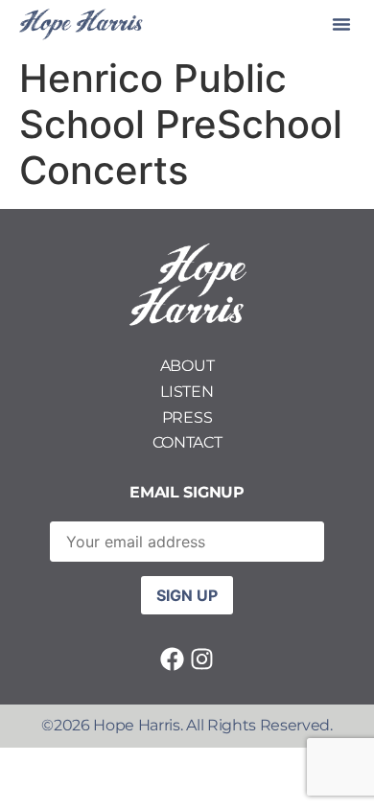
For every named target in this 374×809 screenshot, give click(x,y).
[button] (341, 24)
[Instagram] (202, 659)
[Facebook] (172, 659)
